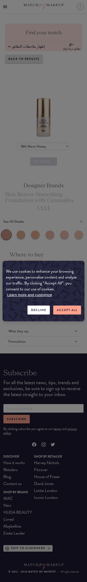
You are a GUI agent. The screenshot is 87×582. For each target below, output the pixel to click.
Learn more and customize (29, 295)
